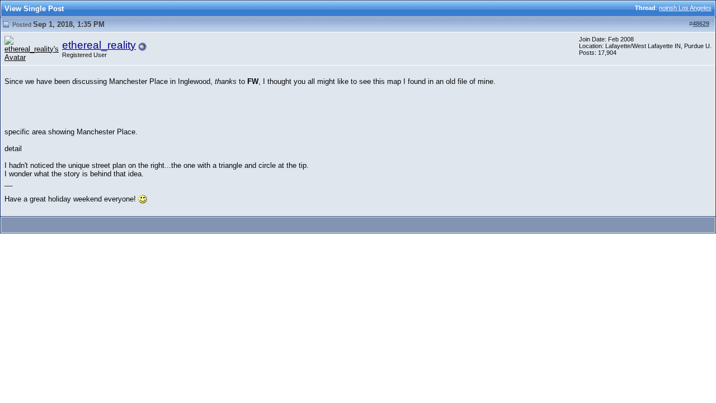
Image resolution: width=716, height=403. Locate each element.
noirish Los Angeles (685, 7)
